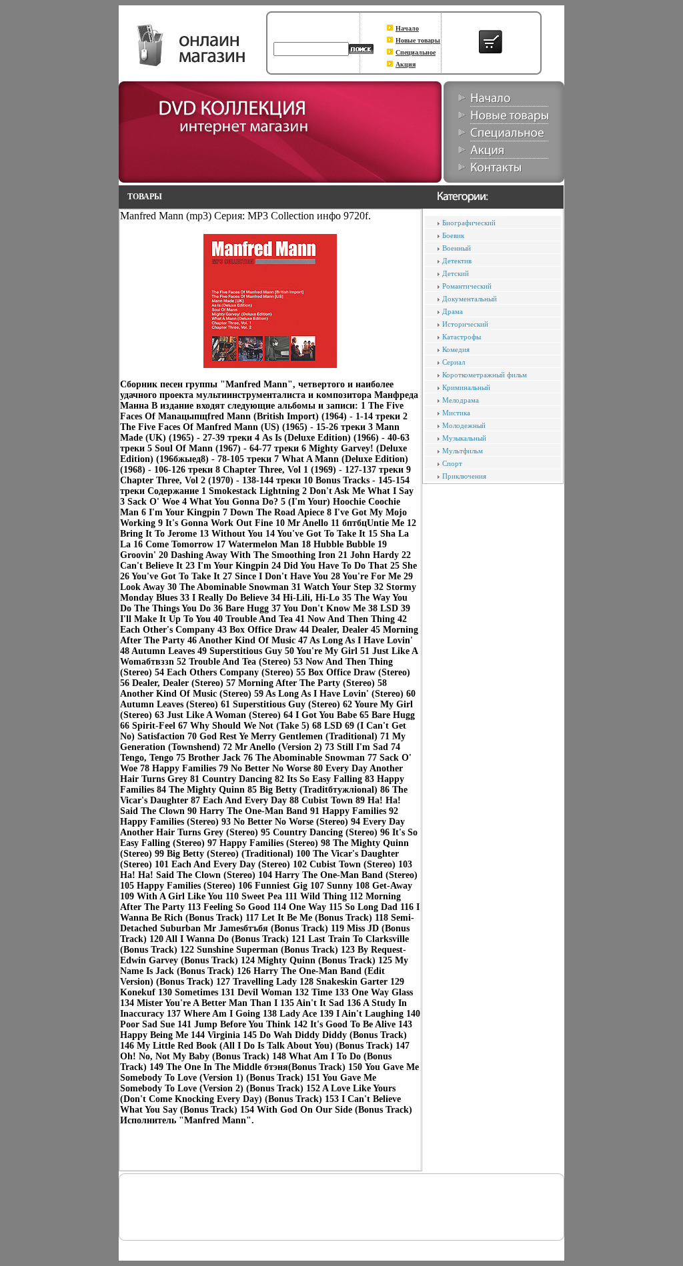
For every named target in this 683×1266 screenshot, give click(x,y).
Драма (452, 311)
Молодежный (464, 425)
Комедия (456, 349)
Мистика (456, 413)
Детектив (457, 261)
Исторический (465, 324)
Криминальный (466, 387)
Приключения (464, 476)
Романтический (467, 286)
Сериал (453, 362)
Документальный (469, 299)
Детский (455, 273)
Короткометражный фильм (484, 375)
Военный (456, 248)
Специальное (416, 52)
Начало (407, 28)
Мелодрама (460, 400)
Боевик (453, 235)
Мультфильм (462, 451)
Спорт (452, 463)
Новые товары (418, 40)
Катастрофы (461, 337)
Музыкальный (464, 438)
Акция (406, 64)
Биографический (469, 223)
